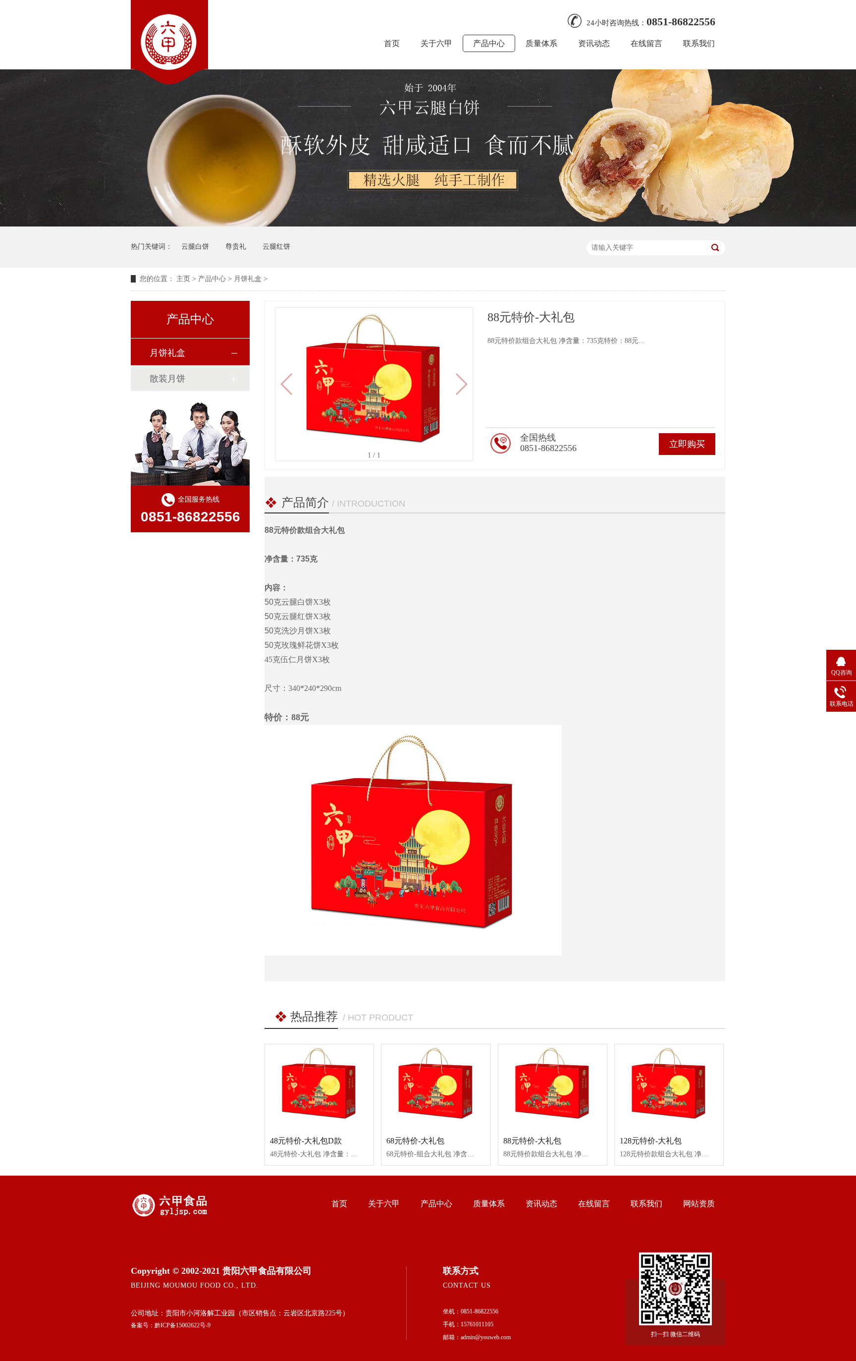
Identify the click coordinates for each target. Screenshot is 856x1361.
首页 (392, 43)
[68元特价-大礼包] (435, 1086)
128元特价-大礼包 (651, 1140)
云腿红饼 (276, 246)
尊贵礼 (235, 246)
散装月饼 (167, 379)
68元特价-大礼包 (415, 1140)
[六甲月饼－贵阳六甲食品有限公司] (169, 81)
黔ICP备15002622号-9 (183, 1325)
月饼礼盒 (248, 279)
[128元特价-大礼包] (669, 1086)
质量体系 (541, 43)
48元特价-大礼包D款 (306, 1140)
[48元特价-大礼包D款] (319, 1086)
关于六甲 (436, 43)
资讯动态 (594, 43)
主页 (183, 279)
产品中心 (489, 43)
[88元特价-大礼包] (552, 1086)
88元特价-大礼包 (532, 1140)
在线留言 (646, 43)
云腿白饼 (195, 246)
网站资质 (699, 1203)
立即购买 (687, 444)
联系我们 (699, 43)
